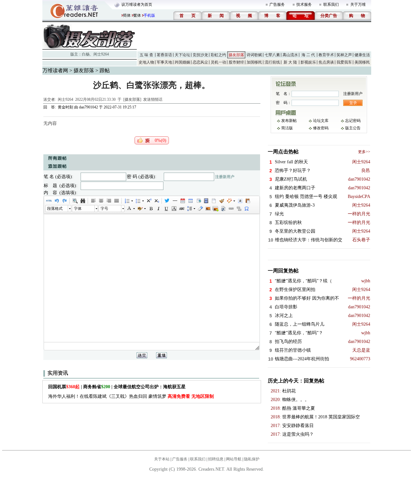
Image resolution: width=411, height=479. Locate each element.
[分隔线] (174, 201)
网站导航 (233, 459)
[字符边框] (174, 208)
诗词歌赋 (254, 55)
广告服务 (277, 4)
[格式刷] (221, 201)
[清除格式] (200, 208)
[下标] (156, 201)
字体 (78, 208)
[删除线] (181, 208)
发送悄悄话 (152, 99)
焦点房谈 (326, 62)
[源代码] (49, 201)
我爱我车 (344, 62)
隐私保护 (251, 459)
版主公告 (353, 128)
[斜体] (158, 208)
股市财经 (236, 62)
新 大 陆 (290, 62)
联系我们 (331, 4)
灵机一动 (218, 62)
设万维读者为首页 (136, 4)
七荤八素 (272, 55)
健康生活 (362, 55)
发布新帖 (289, 120)
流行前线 (272, 62)
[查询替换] (82, 201)
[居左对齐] (93, 201)
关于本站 (162, 459)
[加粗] (150, 208)
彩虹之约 (218, 55)
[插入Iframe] (198, 201)
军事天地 (164, 62)
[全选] (240, 201)
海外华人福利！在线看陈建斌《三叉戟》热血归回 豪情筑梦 (131, 396)
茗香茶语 (164, 55)
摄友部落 (236, 55)
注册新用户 (224, 177)
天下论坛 (182, 55)
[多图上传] (215, 208)
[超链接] (231, 208)
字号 (104, 208)
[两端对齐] (116, 201)
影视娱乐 (308, 62)
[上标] (148, 201)
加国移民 (254, 62)
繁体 (137, 15)
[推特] (167, 201)
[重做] (64, 201)
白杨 (86, 54)
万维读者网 (55, 70)
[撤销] (56, 201)
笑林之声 (344, 55)
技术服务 (304, 4)
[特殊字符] (246, 208)
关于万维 (358, 4)
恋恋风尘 (200, 62)
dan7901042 (88, 107)
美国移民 (362, 62)
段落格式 (55, 208)
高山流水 (290, 55)
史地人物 (146, 62)
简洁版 (287, 128)
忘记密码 (353, 120)
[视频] (206, 201)
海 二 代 (308, 55)
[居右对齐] (108, 201)
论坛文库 (320, 120)
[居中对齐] (101, 201)
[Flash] (223, 208)
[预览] (75, 201)
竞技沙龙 (200, 55)
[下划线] (166, 208)
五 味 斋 (146, 55)
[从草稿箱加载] (247, 201)
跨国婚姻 (182, 62)
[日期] (182, 201)
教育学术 (326, 55)
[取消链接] (238, 208)
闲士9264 (101, 54)
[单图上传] (208, 208)
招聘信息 (215, 459)
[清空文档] (213, 201)
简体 (127, 15)
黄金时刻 (65, 107)
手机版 (149, 15)
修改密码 (320, 128)
